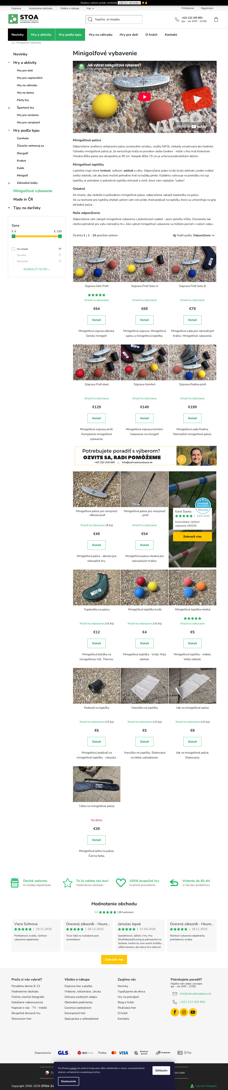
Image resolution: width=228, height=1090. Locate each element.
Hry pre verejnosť (28, 122)
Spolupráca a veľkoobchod (81, 1019)
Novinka (38, 255)
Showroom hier (22, 1019)
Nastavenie (68, 1081)
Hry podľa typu (26, 130)
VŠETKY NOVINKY (129, 3)
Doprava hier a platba (78, 986)
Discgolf (22, 153)
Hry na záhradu (27, 85)
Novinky (20, 54)
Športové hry (25, 108)
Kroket (21, 161)
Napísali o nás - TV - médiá (29, 1008)
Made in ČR (23, 199)
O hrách (123, 1013)
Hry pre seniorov (28, 115)
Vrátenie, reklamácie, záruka (83, 991)
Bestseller (38, 261)
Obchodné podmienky (79, 1002)
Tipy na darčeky (27, 207)
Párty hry (23, 100)
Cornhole (23, 138)
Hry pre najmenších (30, 78)
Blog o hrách (126, 1002)
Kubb (20, 168)
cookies (73, 1068)
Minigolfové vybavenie (32, 190)
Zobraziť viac (192, 537)
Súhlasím (161, 1071)
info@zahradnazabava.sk (195, 994)
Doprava (16, 8)
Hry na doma (25, 93)
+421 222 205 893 (192, 1002)
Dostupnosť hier (75, 1013)
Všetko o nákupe (69, 8)
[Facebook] (175, 1012)
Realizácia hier (127, 1008)
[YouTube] (193, 1012)
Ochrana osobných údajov (81, 997)
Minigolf (22, 175)
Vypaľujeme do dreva (131, 991)
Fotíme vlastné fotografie (28, 997)
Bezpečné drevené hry (26, 1013)
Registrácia (207, 8)
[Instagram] (184, 1012)
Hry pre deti (25, 71)
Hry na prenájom (128, 997)
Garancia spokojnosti (78, 1008)
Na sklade (39, 249)
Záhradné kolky (27, 183)
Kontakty (123, 1019)
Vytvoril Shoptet (206, 1086)
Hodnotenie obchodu (40, 8)
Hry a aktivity (25, 62)
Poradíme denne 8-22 (26, 986)
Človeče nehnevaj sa (30, 146)
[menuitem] (17, 34)
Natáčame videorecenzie (27, 1002)
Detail (96, 320)
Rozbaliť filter (35, 269)
